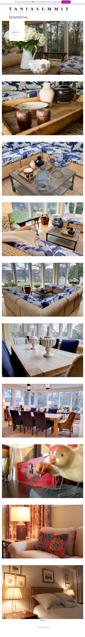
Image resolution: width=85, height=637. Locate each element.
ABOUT (13, 26)
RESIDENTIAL (15, 32)
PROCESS (14, 29)
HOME (13, 24)
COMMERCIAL (15, 35)
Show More (42, 620)
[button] (42, 48)
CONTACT (14, 38)
